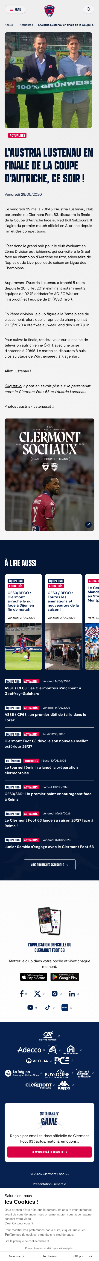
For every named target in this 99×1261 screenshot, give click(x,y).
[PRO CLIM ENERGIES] (64, 1060)
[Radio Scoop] (54, 1049)
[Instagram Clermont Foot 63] (56, 993)
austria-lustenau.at (35, 406)
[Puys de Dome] (59, 1073)
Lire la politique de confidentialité (25, 1241)
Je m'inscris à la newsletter (49, 1152)
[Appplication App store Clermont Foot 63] (33, 977)
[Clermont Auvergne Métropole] (85, 1073)
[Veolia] (39, 1060)
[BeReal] (66, 1007)
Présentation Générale (49, 1184)
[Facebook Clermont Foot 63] (23, 993)
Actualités (26, 24)
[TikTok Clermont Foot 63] (49, 1007)
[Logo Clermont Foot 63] (49, 11)
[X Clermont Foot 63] (39, 993)
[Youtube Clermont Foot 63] (32, 1007)
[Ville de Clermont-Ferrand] (40, 1085)
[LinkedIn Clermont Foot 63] (74, 993)
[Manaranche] (73, 1049)
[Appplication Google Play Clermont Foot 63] (64, 977)
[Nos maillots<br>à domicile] (49, 474)
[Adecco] (31, 1049)
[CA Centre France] (49, 1035)
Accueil (9, 24)
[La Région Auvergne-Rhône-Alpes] (23, 1073)
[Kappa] (66, 1085)
